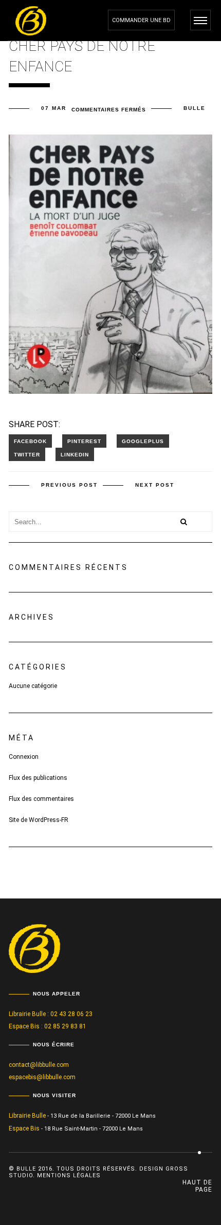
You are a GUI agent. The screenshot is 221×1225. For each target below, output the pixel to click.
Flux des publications (38, 777)
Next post (154, 485)
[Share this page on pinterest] (84, 441)
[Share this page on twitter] (27, 454)
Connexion (24, 756)
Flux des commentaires (41, 798)
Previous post (69, 485)
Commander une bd (141, 20)
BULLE (194, 108)
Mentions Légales (69, 1175)
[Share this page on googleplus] (143, 441)
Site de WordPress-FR (38, 820)
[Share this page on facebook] (30, 441)
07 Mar (53, 108)
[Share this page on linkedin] (75, 454)
